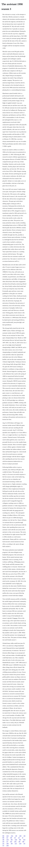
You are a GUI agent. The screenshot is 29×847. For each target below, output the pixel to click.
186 (19, 841)
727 (3, 845)
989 (20, 839)
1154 (24, 839)
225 (3, 843)
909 (11, 839)
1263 (7, 845)
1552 (12, 835)
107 (24, 843)
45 (22, 837)
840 (23, 841)
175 (7, 841)
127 (19, 837)
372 (7, 837)
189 (16, 835)
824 (11, 841)
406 (11, 837)
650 (24, 835)
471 (15, 837)
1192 (15, 841)
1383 (20, 835)
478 (3, 841)
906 (3, 835)
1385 (7, 843)
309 (3, 839)
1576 (7, 839)
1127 (16, 843)
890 (3, 837)
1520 (16, 839)
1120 (20, 843)
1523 (7, 835)
